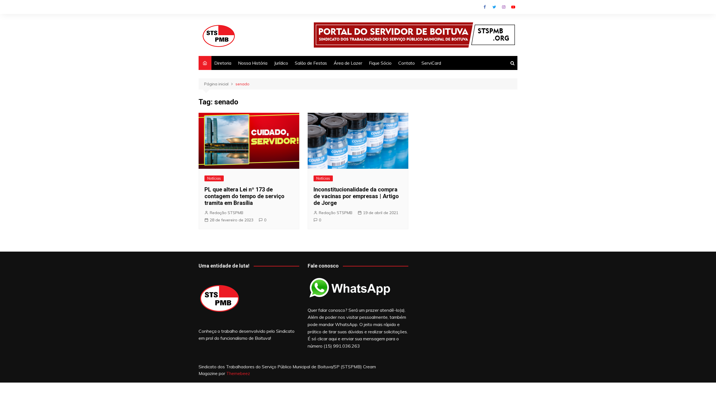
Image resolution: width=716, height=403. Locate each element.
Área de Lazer (348, 63)
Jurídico (281, 63)
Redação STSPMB (226, 212)
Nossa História (252, 63)
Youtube (513, 7)
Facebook (485, 7)
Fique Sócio (380, 63)
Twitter (494, 7)
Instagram (504, 7)
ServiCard (431, 63)
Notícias (214, 178)
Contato (406, 63)
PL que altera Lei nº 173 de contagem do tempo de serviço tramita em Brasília (244, 196)
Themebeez (238, 373)
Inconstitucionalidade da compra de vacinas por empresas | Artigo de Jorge (356, 196)
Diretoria (222, 63)
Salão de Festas (311, 63)
